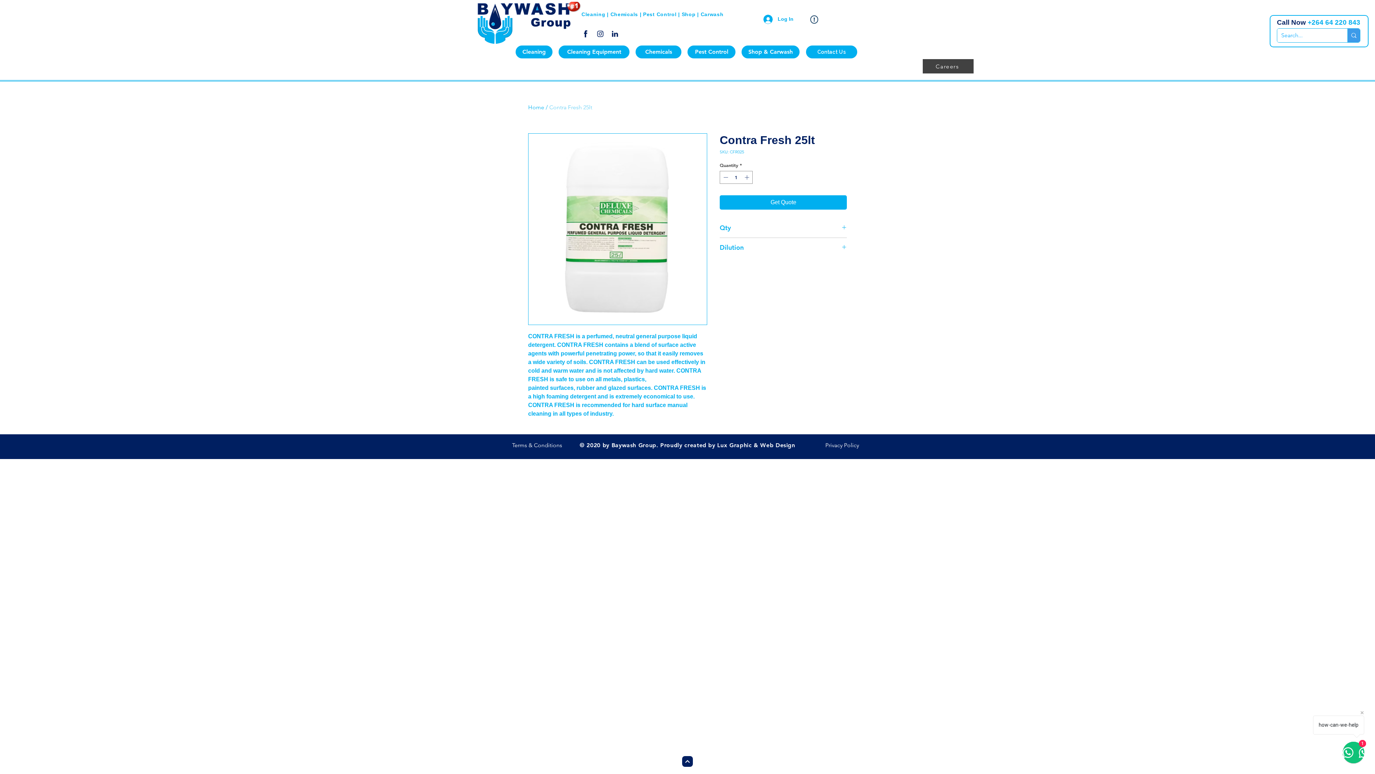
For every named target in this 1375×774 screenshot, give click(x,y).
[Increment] (747, 177)
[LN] (615, 34)
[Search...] (1353, 35)
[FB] (585, 34)
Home (536, 107)
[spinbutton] (736, 177)
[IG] (600, 34)
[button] (534, 52)
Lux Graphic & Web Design (756, 445)
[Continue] (687, 761)
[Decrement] (725, 177)
